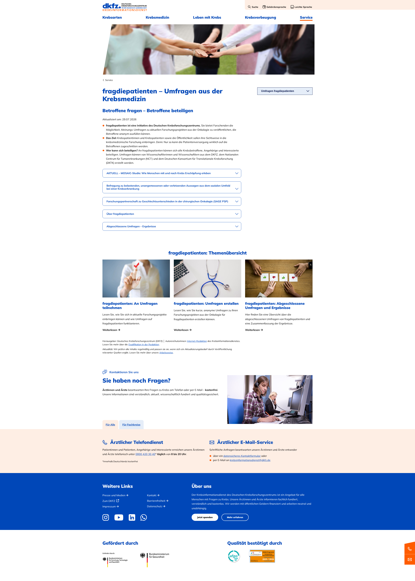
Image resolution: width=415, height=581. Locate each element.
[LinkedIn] (131, 517)
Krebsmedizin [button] (157, 17)
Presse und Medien (113, 495)
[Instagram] (106, 517)
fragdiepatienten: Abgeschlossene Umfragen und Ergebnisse (275, 305)
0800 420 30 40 (145, 454)
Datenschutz (154, 506)
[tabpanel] (207, 451)
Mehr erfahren (235, 517)
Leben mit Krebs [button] (207, 17)
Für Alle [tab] (110, 424)
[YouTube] (119, 517)
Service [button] (306, 17)
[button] (253, 7)
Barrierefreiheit (156, 500)
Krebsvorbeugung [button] (260, 17)
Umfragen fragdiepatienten (277, 91)
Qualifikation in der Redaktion (143, 344)
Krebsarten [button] (112, 17)
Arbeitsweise (166, 352)
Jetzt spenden (205, 517)
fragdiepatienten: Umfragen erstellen (206, 303)
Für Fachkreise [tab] (131, 424)
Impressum (109, 506)
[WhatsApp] (143, 517)
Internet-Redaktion (197, 341)
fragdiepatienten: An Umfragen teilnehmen (130, 305)
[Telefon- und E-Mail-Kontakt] (409, 553)
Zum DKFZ (108, 501)
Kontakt (151, 495)
